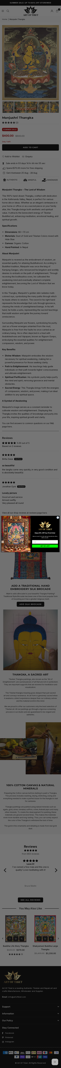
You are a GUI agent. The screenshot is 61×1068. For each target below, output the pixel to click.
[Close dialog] (58, 517)
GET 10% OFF (45, 546)
